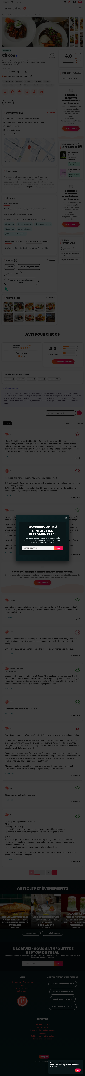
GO (58, 548)
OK (78, 1070)
